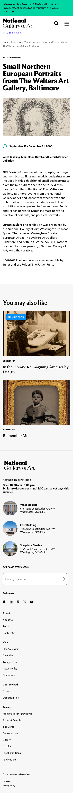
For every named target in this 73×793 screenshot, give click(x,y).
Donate (7, 691)
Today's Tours (11, 662)
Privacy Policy (9, 785)
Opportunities (11, 697)
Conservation (10, 733)
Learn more (9, 11)
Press (6, 626)
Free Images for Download (18, 713)
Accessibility (10, 668)
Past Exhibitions (12, 753)
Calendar (8, 655)
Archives (8, 746)
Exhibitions (17, 42)
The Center (9, 726)
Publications (9, 759)
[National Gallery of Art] (36, 465)
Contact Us (9, 633)
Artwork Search (12, 720)
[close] (69, 5)
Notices (6, 780)
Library (7, 739)
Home (6, 42)
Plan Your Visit (11, 649)
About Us (8, 620)
